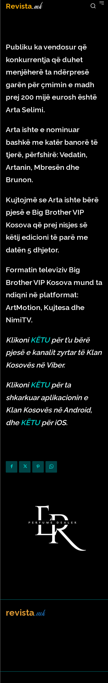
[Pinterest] (38, 467)
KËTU (40, 340)
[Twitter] (25, 467)
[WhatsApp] (51, 467)
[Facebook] (11, 467)
